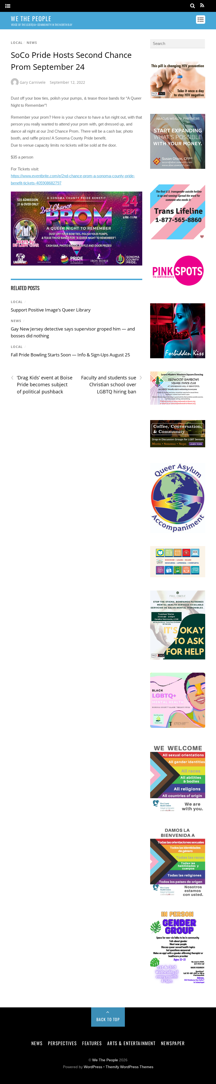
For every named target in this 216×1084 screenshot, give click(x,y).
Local (17, 42)
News (32, 42)
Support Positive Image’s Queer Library (51, 310)
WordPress (93, 1067)
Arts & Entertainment (131, 1043)
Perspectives (62, 1043)
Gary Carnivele (33, 82)
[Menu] (8, 6)
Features (92, 1043)
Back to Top (108, 1019)
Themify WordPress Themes (129, 1067)
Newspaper (173, 1043)
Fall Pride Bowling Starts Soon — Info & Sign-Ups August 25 (70, 355)
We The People (105, 1060)
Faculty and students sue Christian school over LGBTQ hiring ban (111, 384)
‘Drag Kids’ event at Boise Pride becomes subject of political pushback (41, 384)
